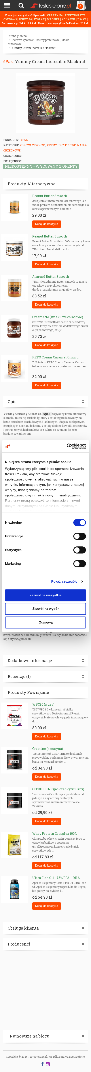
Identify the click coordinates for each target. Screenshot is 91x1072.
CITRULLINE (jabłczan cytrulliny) (58, 789)
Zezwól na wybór (45, 609)
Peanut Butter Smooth (49, 196)
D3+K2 (81, 19)
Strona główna (17, 36)
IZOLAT (39, 19)
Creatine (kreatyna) (47, 749)
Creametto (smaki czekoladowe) (57, 317)
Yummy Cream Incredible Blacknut (33, 48)
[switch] (79, 536)
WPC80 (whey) (43, 704)
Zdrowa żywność (23, 40)
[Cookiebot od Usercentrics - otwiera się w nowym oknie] (66, 446)
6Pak (8, 61)
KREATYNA (55, 15)
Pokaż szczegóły (64, 581)
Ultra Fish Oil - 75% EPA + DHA (56, 878)
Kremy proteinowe (47, 40)
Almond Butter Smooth (50, 276)
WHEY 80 (25, 19)
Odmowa (46, 622)
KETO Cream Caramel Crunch (55, 357)
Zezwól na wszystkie (45, 595)
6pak (47, 413)
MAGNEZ (53, 19)
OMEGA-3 (10, 19)
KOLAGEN (68, 19)
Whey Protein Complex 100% (54, 833)
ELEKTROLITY (75, 15)
